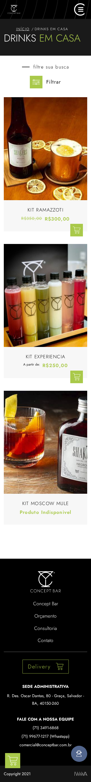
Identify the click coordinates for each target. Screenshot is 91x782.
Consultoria (45, 628)
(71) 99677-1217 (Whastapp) (45, 736)
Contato (45, 640)
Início (23, 28)
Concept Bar (45, 603)
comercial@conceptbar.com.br (45, 745)
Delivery (39, 666)
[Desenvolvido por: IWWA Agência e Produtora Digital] (81, 774)
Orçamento (45, 615)
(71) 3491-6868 (46, 728)
